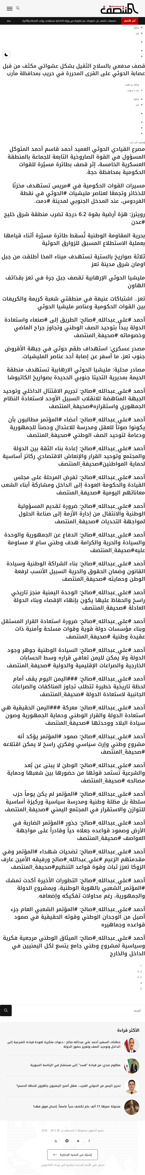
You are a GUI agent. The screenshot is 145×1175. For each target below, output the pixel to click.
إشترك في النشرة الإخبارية (75, 1154)
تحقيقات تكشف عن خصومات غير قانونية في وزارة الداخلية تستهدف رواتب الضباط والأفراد (78, 20)
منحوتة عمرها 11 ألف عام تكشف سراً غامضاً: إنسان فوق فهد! (76, 1106)
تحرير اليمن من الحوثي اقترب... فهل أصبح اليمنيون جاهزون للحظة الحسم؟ (68, 1086)
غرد (137, 33)
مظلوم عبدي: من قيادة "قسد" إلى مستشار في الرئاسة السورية (75, 1065)
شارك (136, 27)
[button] (9, 8)
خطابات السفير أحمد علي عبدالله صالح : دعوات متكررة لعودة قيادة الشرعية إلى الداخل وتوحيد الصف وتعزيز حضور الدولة (63, 1044)
